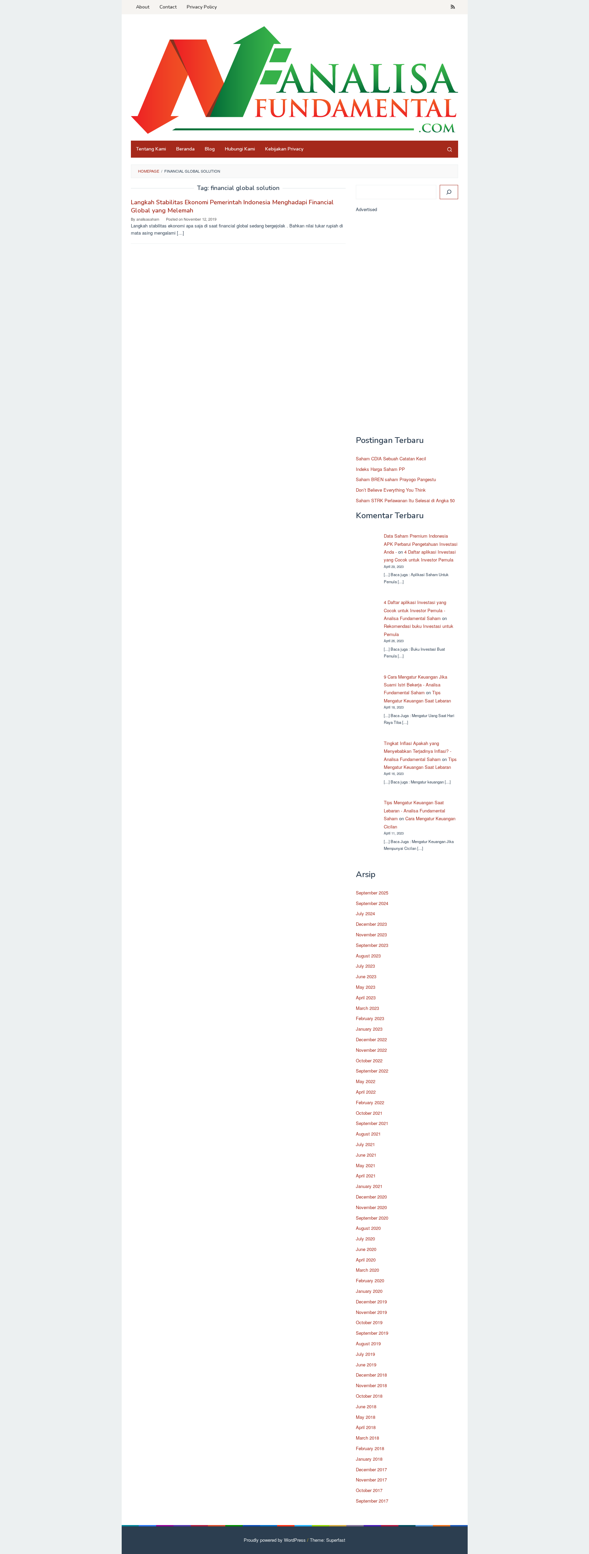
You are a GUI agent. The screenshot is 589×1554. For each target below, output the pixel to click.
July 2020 (365, 1238)
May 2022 (365, 1081)
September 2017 (372, 1500)
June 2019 (366, 1364)
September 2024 (372, 903)
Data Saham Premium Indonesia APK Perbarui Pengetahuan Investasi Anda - (420, 544)
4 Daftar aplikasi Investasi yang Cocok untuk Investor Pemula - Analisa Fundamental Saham (415, 610)
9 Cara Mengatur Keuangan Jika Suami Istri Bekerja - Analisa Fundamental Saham (415, 684)
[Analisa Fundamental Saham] (294, 79)
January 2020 (369, 1291)
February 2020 (370, 1280)
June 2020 (366, 1249)
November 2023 (371, 934)
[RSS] (453, 7)
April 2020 (366, 1259)
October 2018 (369, 1396)
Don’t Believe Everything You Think (391, 490)
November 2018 (371, 1385)
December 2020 (371, 1196)
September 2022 (372, 1070)
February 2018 (370, 1448)
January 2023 (369, 1029)
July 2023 (365, 966)
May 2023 (365, 987)
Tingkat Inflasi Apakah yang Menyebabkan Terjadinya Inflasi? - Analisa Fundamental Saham (417, 751)
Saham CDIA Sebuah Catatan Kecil (391, 458)
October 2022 (369, 1060)
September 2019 (372, 1333)
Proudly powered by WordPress (275, 1540)
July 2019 (365, 1354)
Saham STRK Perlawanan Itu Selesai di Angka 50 (405, 500)
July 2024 (365, 913)
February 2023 (370, 1018)
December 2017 (371, 1469)
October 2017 (369, 1490)
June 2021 (366, 1155)
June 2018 (366, 1406)
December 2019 (371, 1301)
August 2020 (368, 1228)
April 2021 (366, 1175)
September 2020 (372, 1218)
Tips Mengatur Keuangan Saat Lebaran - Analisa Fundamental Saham (414, 810)
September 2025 (372, 892)
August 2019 (368, 1343)
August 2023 (368, 955)
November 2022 (371, 1050)
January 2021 (369, 1186)
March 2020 (367, 1270)
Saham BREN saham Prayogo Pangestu (396, 479)
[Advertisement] (407, 327)
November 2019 (371, 1312)
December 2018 (371, 1374)
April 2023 (366, 997)
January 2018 (369, 1459)
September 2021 (372, 1123)
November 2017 (371, 1479)
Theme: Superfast (327, 1540)
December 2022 (371, 1039)
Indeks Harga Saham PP (380, 469)
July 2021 (365, 1144)
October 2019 (369, 1322)
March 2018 (367, 1437)
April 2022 (366, 1092)
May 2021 (365, 1165)
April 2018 (366, 1427)
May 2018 (365, 1417)
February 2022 (370, 1102)
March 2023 (367, 1008)
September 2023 (372, 945)
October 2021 (369, 1113)
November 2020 (371, 1207)
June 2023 (366, 976)
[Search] (449, 149)
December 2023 (371, 924)
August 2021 (368, 1133)
